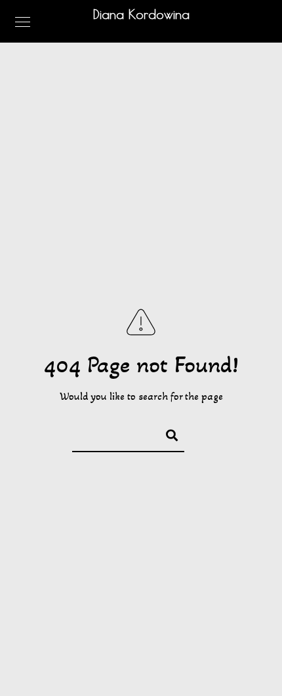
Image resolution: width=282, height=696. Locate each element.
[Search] (166, 433)
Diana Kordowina (141, 14)
